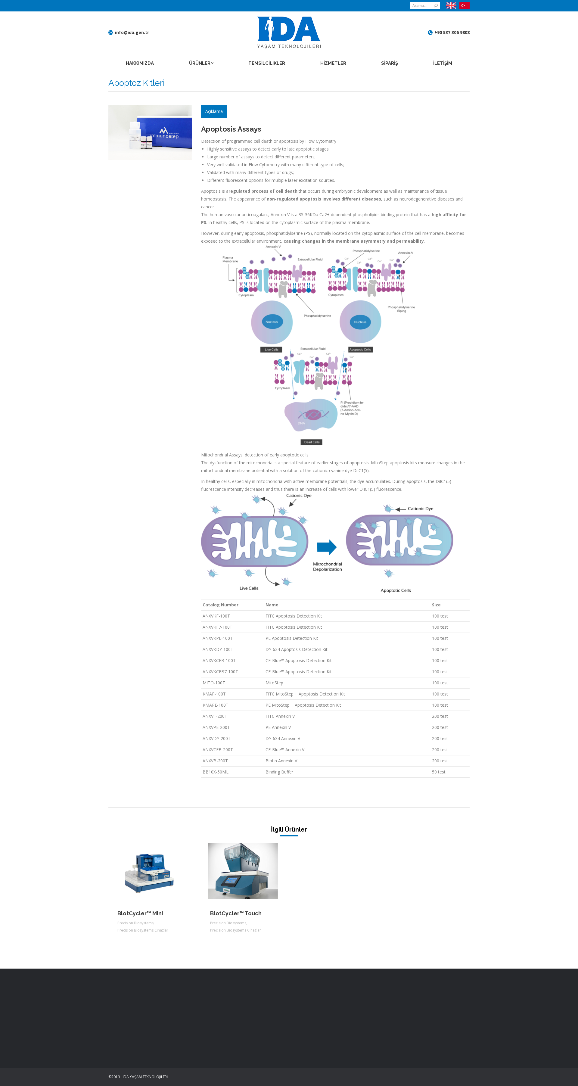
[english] (451, 6)
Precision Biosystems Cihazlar (142, 930)
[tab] (214, 111)
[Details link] (158, 871)
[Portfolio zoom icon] (142, 871)
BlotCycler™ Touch (236, 913)
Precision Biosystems (135, 923)
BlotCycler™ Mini (140, 913)
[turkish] (463, 6)
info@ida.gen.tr (132, 32)
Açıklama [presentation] (214, 111)
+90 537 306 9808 (452, 32)
